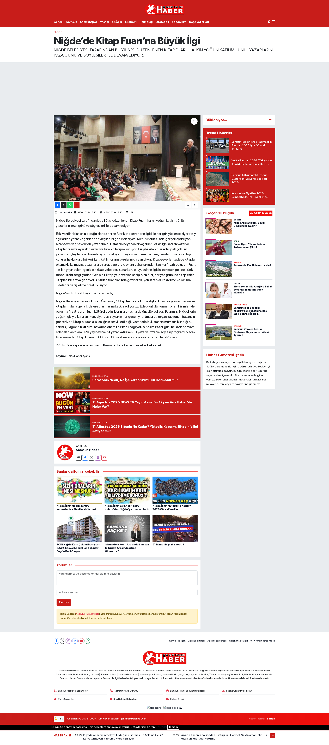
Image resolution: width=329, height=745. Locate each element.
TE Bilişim (270, 718)
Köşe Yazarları (199, 22)
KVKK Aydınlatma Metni (262, 640)
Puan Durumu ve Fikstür (239, 690)
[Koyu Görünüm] (269, 22)
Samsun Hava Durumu (126, 690)
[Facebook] (85, 458)
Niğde (58, 32)
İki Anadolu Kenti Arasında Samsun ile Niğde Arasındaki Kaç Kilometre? (127, 547)
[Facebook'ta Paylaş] (57, 205)
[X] (62, 641)
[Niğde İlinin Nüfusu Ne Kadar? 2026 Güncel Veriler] (175, 490)
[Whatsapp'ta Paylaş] (70, 205)
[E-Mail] (79, 458)
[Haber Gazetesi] (164, 9)
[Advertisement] (164, 88)
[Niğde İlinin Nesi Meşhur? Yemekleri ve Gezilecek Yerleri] (79, 490)
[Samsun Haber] (65, 452)
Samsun (71, 22)
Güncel (58, 22)
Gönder (64, 602)
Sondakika (179, 22)
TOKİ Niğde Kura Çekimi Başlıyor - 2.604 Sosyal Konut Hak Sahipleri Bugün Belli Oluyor (78, 547)
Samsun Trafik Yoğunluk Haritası (187, 690)
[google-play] (173, 707)
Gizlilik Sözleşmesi (217, 640)
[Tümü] (270, 120)
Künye (172, 640)
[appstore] (154, 707)
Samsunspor (88, 22)
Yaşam (104, 22)
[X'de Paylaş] (63, 205)
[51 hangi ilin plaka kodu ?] (175, 528)
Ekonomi (131, 22)
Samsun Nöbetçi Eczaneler (73, 690)
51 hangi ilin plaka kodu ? (168, 544)
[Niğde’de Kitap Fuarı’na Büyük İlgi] (127, 158)
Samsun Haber (65, 212)
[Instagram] (98, 458)
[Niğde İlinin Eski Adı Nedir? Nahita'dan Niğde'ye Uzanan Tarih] (127, 490)
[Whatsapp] (87, 641)
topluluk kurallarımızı (87, 614)
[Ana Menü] (273, 22)
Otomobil (162, 22)
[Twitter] (91, 458)
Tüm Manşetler (66, 699)
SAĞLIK (117, 22)
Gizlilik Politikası (196, 640)
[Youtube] (104, 458)
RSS (60, 718)
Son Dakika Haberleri (125, 699)
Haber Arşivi (177, 699)
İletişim (182, 640)
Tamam (173, 727)
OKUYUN (161, 727)
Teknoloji (146, 22)
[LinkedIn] (75, 641)
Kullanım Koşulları (238, 640)
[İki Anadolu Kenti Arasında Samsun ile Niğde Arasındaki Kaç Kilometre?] (127, 528)
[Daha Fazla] (77, 205)
